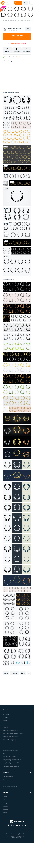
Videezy (5, 836)
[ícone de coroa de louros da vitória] (17, 109)
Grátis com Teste (17, 36)
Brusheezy (6, 830)
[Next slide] (27, 789)
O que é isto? (19, 57)
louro (6, 789)
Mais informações (8, 60)
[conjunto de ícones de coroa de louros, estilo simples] (5, 197)
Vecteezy (5, 833)
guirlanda (14, 789)
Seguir (28, 30)
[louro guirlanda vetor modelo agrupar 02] (10, 690)
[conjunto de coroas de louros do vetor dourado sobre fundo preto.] (17, 181)
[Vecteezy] (3, 3)
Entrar (25, 3)
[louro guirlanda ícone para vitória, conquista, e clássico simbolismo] (13, 778)
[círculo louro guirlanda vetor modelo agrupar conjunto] (10, 732)
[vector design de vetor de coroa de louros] (6, 130)
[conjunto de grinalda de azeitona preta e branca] (6, 270)
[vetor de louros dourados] (14, 203)
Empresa (5, 840)
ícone (23, 789)
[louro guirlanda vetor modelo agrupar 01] (10, 719)
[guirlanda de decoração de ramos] (17, 254)
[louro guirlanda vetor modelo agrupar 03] (10, 705)
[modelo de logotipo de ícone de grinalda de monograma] (17, 216)
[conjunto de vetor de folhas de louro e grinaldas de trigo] (17, 189)
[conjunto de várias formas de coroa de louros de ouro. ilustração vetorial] (17, 168)
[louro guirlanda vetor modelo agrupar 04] (10, 675)
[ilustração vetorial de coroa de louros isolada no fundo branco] (17, 293)
